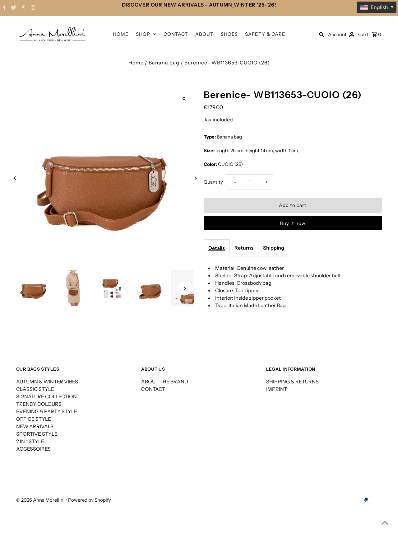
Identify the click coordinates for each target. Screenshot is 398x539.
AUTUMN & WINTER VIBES (47, 381)
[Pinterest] (23, 8)
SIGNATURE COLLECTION (46, 396)
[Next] (195, 178)
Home (136, 62)
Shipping (273, 248)
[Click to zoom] (184, 99)
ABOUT (204, 34)
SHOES (229, 34)
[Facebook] (4, 8)
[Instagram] (32, 8)
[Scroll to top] (385, 523)
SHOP (143, 34)
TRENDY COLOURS (39, 404)
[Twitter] (12, 8)
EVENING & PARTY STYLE (46, 411)
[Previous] (15, 178)
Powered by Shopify (89, 500)
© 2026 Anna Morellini (41, 500)
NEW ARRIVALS (34, 426)
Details (216, 248)
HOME (121, 34)
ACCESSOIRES (33, 449)
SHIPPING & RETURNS (292, 381)
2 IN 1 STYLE (30, 441)
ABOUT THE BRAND (164, 381)
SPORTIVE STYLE (37, 434)
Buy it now (293, 223)
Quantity (213, 182)
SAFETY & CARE (265, 34)
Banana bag (164, 62)
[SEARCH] (321, 34)
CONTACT (176, 34)
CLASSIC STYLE (35, 389)
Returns (243, 248)
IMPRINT (276, 389)
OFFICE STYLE (33, 419)
